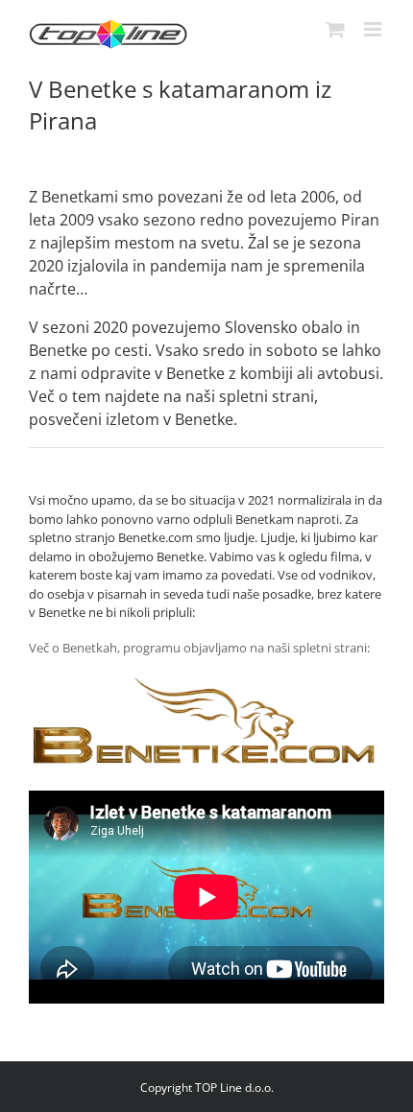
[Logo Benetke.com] (206, 683)
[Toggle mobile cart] (335, 29)
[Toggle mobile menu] (374, 29)
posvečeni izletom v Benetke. (133, 419)
